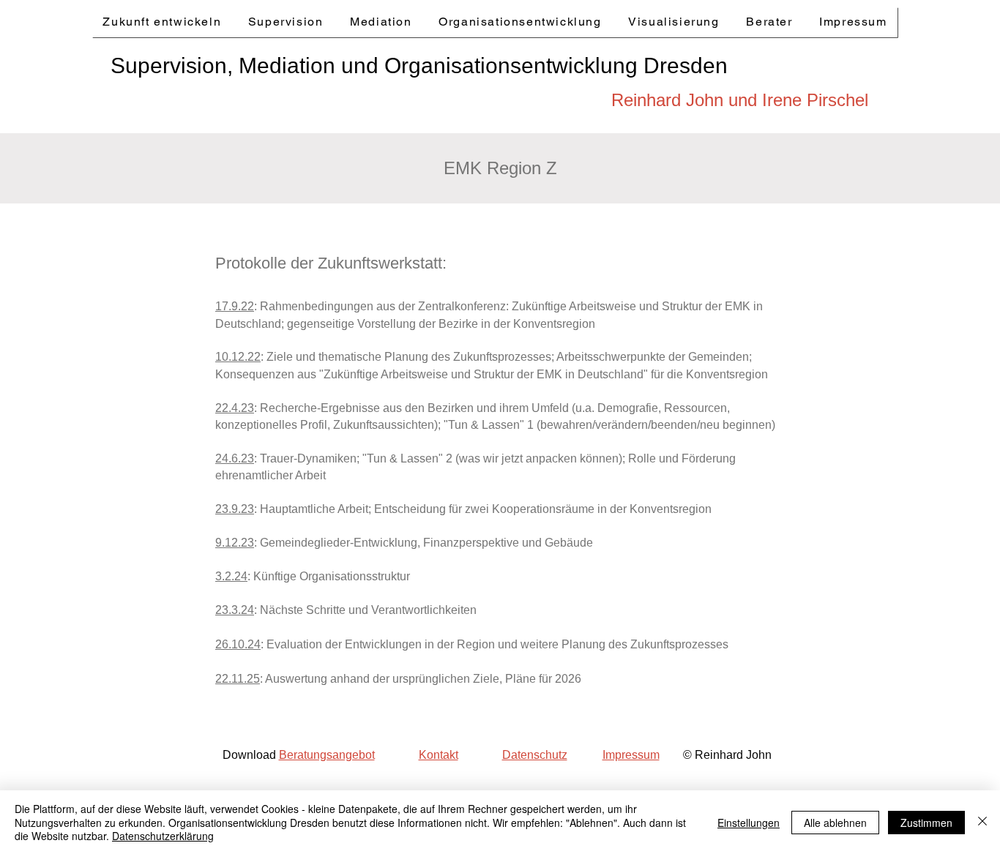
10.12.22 (238, 357)
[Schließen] (982, 822)
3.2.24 (231, 576)
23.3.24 (234, 610)
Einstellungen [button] (748, 822)
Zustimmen (926, 822)
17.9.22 (234, 306)
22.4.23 (234, 408)
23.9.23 (234, 509)
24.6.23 (234, 458)
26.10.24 (238, 644)
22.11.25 (237, 679)
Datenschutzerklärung (163, 835)
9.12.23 (234, 542)
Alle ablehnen (835, 822)
